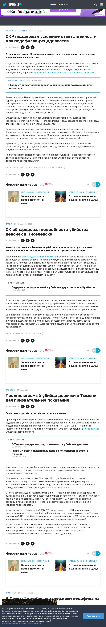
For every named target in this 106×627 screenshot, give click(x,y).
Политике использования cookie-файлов (21, 623)
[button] (23, 47)
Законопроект (17, 167)
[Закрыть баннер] (55, 601)
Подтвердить (93, 616)
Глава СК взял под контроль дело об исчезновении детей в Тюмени (50, 452)
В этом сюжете (16, 283)
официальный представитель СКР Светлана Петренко (64, 72)
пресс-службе (91, 428)
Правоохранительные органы (47, 167)
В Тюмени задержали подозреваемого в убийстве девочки (50, 444)
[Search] (95, 4)
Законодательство (18, 81)
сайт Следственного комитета (39, 256)
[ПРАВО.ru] (12, 4)
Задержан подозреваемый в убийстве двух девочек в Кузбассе (53, 287)
